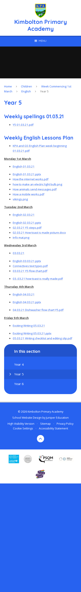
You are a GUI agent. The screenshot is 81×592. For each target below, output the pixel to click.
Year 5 (44, 91)
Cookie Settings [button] (23, 428)
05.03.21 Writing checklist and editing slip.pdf (42, 338)
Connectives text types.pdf (30, 266)
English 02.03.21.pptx (27, 223)
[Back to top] (40, 438)
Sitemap (45, 424)
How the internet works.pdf (30, 179)
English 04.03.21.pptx (27, 302)
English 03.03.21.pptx (27, 261)
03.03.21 (18, 253)
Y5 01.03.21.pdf (23, 125)
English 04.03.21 (24, 294)
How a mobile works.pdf (28, 194)
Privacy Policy (65, 424)
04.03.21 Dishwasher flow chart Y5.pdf (38, 310)
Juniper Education (57, 418)
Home (8, 86)
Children (26, 86)
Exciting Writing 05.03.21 (29, 326)
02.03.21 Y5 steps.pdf (27, 228)
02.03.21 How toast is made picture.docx (39, 233)
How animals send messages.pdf (35, 189)
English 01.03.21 (24, 166)
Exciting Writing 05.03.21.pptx (32, 333)
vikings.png (20, 199)
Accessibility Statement (53, 428)
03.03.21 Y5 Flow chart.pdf (30, 271)
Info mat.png (21, 237)
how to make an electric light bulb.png (37, 184)
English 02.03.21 (24, 215)
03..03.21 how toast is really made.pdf (38, 279)
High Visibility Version (21, 424)
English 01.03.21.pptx (27, 174)
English (26, 91)
